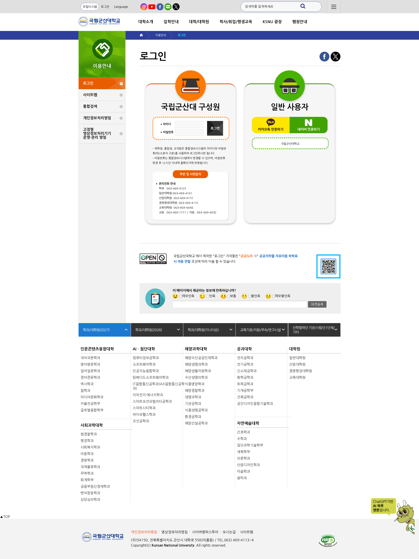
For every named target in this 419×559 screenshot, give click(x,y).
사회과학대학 (92, 425)
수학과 (242, 438)
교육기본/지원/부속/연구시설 (260, 330)
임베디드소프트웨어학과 (151, 377)
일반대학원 (297, 358)
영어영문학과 (90, 364)
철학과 (85, 390)
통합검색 (90, 106)
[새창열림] (143, 6)
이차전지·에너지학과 (148, 395)
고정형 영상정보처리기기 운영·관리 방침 (97, 133)
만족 (212, 296)
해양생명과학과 (196, 364)
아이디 (167, 124)
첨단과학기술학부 (250, 445)
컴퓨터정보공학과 (146, 358)
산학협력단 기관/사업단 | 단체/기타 (314, 330)
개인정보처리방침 (97, 118)
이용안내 (160, 35)
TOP (5, 516)
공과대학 (244, 349)
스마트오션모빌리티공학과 (152, 401)
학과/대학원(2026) (148, 330)
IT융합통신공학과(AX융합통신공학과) (159, 386)
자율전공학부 (90, 403)
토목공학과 (245, 384)
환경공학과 (193, 416)
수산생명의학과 (196, 377)
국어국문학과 (90, 358)
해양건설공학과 (196, 423)
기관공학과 (193, 403)
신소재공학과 (247, 371)
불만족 (255, 296)
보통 (233, 296)
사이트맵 (90, 95)
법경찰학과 (89, 434)
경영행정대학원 (300, 371)
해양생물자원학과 (198, 371)
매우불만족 (282, 296)
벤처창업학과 (90, 493)
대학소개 (145, 22)
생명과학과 (193, 397)
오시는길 (229, 532)
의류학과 (243, 458)
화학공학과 (245, 377)
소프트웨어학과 (144, 364)
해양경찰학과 (194, 390)
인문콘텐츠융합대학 (97, 349)
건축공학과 (245, 397)
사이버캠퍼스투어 (205, 532)
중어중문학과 (90, 377)
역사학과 (87, 384)
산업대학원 (297, 364)
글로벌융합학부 (92, 410)
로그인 (105, 6)
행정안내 (299, 22)
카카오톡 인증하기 (270, 129)
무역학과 (87, 473)
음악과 (242, 478)
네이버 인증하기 (308, 129)
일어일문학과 (90, 371)
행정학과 (87, 440)
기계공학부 (245, 390)
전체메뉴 (333, 6)
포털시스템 (90, 6)
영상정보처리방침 (174, 532)
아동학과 (87, 453)
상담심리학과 (90, 499)
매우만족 (188, 296)
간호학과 (243, 432)
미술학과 (243, 471)
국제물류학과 (90, 467)
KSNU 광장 (272, 22)
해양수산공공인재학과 (201, 358)
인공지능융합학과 (146, 371)
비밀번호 (168, 132)
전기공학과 (245, 364)
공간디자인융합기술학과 (255, 403)
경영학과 (87, 460)
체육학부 (243, 451)
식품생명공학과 (196, 410)
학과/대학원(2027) (96, 330)
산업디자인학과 (248, 465)
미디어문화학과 (92, 397)
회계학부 (87, 480)
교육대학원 (297, 377)
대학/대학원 (199, 22)
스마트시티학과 (144, 408)
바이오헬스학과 (144, 414)
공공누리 (246, 256)
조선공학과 (141, 421)
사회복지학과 (90, 447)
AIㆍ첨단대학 (144, 349)
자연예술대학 (248, 423)
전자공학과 (245, 358)
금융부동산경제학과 (95, 486)
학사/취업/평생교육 (236, 22)
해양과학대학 (196, 349)
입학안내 (171, 22)
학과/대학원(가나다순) (203, 330)
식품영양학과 (194, 384)
